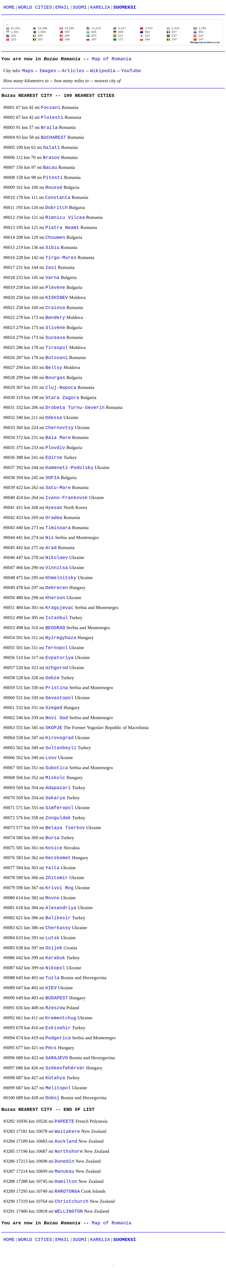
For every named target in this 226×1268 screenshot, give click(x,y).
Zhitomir (56, 878)
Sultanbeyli (60, 748)
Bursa (52, 838)
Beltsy (53, 367)
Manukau (64, 1171)
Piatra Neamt (62, 227)
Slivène (55, 327)
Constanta (57, 197)
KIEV (51, 988)
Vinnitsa (56, 567)
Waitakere (67, 1131)
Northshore (69, 1151)
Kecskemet (58, 858)
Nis (49, 537)
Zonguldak (58, 818)
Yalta (52, 868)
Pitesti (53, 177)
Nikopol (55, 968)
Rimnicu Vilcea (65, 217)
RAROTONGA (67, 1191)
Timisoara (58, 527)
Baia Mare (58, 437)
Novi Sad (56, 718)
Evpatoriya (59, 657)
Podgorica (58, 1038)
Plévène (55, 287)
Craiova (55, 307)
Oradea (53, 517)
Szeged (53, 707)
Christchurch (71, 1201)
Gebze (52, 678)
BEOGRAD (55, 628)
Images (47, 71)
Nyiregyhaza (60, 637)
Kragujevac (59, 607)
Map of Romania (111, 59)
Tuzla (52, 978)
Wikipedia (102, 71)
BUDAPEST (56, 998)
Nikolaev (56, 557)
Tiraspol (56, 347)
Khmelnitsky (60, 578)
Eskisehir (58, 1028)
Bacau (50, 167)
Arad (51, 547)
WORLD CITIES (35, 7)
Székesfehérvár (65, 1068)
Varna (52, 277)
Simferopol (59, 808)
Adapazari (58, 788)
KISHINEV (56, 297)
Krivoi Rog (59, 888)
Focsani (51, 107)
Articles (73, 71)
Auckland (66, 1141)
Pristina (56, 687)
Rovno (52, 898)
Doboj (52, 1098)
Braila (49, 127)
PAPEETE (64, 1121)
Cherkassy (58, 928)
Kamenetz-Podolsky (69, 467)
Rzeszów (55, 1008)
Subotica (56, 768)
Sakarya (55, 798)
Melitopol (58, 1088)
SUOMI (80, 7)
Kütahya (55, 1078)
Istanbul (56, 617)
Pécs (51, 1048)
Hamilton (66, 1181)
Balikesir (58, 918)
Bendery (55, 317)
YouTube (131, 71)
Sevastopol (59, 698)
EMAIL (62, 7)
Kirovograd (59, 738)
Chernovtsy (59, 427)
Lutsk (52, 938)
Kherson (55, 598)
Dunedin (64, 1161)
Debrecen (56, 587)
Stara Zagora (62, 397)
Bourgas (55, 377)
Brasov (51, 157)
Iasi (51, 267)
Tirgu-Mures (60, 257)
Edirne (53, 457)
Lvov (51, 757)
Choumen (55, 237)
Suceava (55, 337)
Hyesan (53, 507)
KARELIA (100, 7)
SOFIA (52, 477)
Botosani (56, 357)
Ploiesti (52, 117)
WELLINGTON (69, 1211)
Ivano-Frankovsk (66, 497)
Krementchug (60, 1018)
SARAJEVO (56, 1058)
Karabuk (55, 958)
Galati (51, 147)
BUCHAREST (53, 137)
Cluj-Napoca (60, 387)
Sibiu (52, 247)
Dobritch (56, 207)
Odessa (53, 417)
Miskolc (55, 777)
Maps (28, 71)
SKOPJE (53, 727)
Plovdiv (55, 447)
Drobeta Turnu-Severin (75, 407)
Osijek (53, 948)
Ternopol (56, 648)
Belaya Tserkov (65, 827)
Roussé (53, 187)
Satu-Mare (58, 487)
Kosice (53, 848)
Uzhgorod (56, 668)
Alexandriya (60, 908)
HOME (9, 7)
